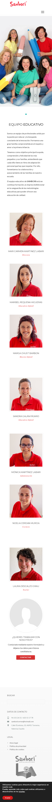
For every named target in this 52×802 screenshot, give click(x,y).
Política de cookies (17, 749)
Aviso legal (14, 743)
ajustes (22, 791)
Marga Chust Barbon (26, 353)
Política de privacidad (18, 746)
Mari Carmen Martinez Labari (26, 251)
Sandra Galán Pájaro (26, 416)
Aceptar (7, 798)
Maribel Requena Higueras (26, 302)
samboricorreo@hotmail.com (22, 721)
